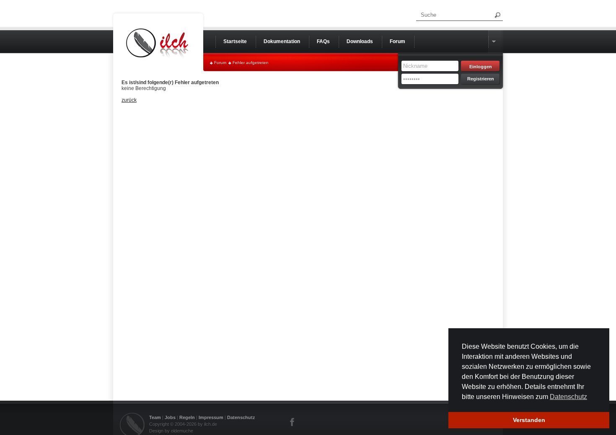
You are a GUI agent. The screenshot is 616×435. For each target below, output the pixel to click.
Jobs (170, 417)
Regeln (187, 417)
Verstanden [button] (529, 420)
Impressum (211, 417)
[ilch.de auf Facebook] (292, 422)
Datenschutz (241, 417)
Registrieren (480, 78)
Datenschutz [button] (568, 396)
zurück (129, 100)
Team (155, 417)
